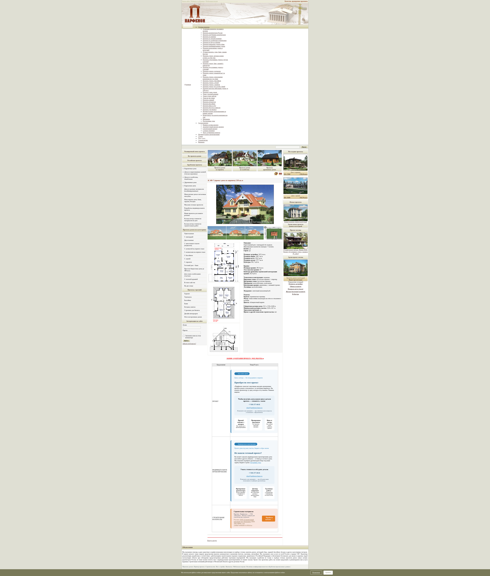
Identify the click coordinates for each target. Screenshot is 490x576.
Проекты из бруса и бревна (211, 42)
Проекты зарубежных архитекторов (214, 35)
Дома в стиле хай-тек (209, 96)
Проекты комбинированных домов (214, 46)
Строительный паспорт (210, 129)
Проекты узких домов (210, 92)
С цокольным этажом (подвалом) (191, 244)
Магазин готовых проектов (193, 205)
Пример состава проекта (210, 125)
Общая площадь (295, 286)
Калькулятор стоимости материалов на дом (192, 219)
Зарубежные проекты (194, 165)
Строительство (203, 140)
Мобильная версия (212, 1)
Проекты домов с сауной (211, 83)
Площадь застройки (296, 284)
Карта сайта (186, 1)
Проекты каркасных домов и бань (213, 44)
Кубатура (295, 294)
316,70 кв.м (303, 198)
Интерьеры (206, 119)
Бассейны (187, 300)
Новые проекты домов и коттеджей (295, 222)
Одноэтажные (189, 233)
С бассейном (188, 255)
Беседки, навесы (189, 307)
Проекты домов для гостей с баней (214, 86)
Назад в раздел (212, 540)
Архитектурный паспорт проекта (213, 127)
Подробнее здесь (255, 462)
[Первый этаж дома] (224, 282)
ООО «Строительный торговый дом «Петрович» (244, 521)
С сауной (187, 259)
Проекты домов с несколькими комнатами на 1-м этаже (213, 78)
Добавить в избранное (198, 1)
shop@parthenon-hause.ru (254, 408)
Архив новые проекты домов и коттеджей (295, 225)
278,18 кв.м (303, 174)
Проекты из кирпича (209, 37)
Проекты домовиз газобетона (244, 169)
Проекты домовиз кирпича (219, 169)
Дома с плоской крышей (210, 94)
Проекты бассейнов (209, 104)
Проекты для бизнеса (209, 109)
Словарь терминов (209, 131)
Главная (188, 85)
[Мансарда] (224, 322)
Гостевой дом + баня (191, 265)
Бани (186, 304)
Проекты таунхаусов (209, 102)
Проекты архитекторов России (212, 33)
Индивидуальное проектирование (209, 134)
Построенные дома (209, 121)
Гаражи (187, 294)
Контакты (201, 142)
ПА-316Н (287, 198)
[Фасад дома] (217, 239)
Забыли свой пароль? (189, 344)
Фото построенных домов (193, 317)
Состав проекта (203, 123)
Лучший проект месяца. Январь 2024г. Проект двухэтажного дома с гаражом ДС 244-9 (295, 252)
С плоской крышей (191, 279)
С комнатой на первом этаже (194, 249)
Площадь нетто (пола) (295, 289)
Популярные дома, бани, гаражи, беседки (192, 200)
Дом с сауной (295, 196)
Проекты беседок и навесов (211, 108)
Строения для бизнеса (192, 310)
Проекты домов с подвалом (212, 71)
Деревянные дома (190, 182)
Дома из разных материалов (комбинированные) (194, 190)
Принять (328, 572)
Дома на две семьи (209, 98)
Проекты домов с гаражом (211, 85)
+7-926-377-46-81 (254, 404)
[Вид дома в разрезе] (224, 355)
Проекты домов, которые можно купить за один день (213, 57)
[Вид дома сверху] (273, 239)
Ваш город (201, 138)
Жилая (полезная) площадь (295, 292)
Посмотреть (316, 572)
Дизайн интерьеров (191, 314)
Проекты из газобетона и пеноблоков (214, 40)
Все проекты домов (194, 156)
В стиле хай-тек (189, 282)
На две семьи (188, 286)
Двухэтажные (189, 240)
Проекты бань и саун (209, 106)
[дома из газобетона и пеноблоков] (245, 166)
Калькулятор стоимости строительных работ (192, 225)
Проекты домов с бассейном (212, 81)
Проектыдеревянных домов (269, 169)
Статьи (200, 136)
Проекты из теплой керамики (212, 39)
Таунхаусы (188, 297)
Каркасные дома (190, 186)
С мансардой (188, 237)
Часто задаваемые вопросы (211, 132)
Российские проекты (194, 160)
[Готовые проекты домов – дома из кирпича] (220, 166)
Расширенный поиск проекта (194, 151)
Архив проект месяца (295, 257)
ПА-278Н (287, 174)
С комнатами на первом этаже (194, 252)
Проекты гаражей (208, 100)
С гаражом (188, 262)
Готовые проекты (203, 27)
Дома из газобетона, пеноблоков (191, 178)
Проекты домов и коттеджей (295, 279)
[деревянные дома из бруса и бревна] (270, 166)
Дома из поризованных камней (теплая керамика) (195, 173)
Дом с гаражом (295, 172)
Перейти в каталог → (269, 518)
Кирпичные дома (190, 169)
